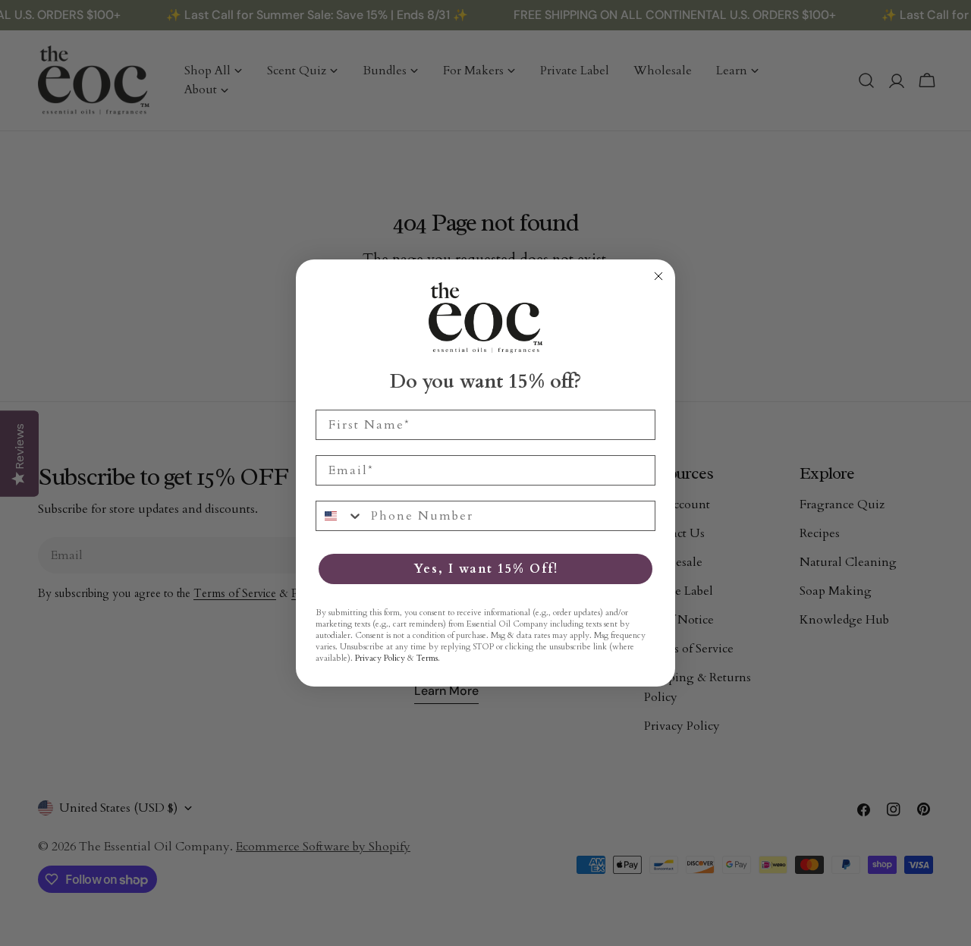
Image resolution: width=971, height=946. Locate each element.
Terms (427, 658)
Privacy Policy (380, 658)
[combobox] (339, 515)
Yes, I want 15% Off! (485, 569)
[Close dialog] (658, 276)
